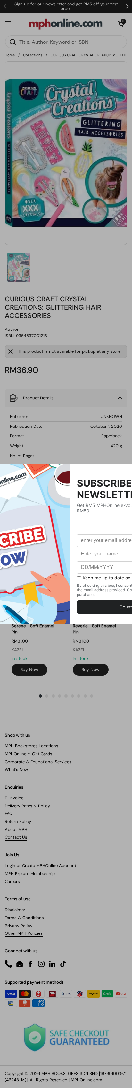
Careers (12, 881)
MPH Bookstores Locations (31, 746)
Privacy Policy (18, 925)
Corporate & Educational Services (38, 762)
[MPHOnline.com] (65, 24)
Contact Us (16, 837)
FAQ (8, 813)
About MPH (16, 829)
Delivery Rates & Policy (27, 806)
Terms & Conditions (24, 917)
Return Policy (18, 821)
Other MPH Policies (24, 933)
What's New (16, 769)
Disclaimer (15, 909)
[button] (120, 24)
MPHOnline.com (86, 1080)
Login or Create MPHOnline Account (40, 865)
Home (10, 55)
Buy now (29, 669)
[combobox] (66, 41)
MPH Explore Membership (30, 873)
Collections (32, 55)
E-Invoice (14, 798)
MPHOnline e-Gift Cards (28, 754)
